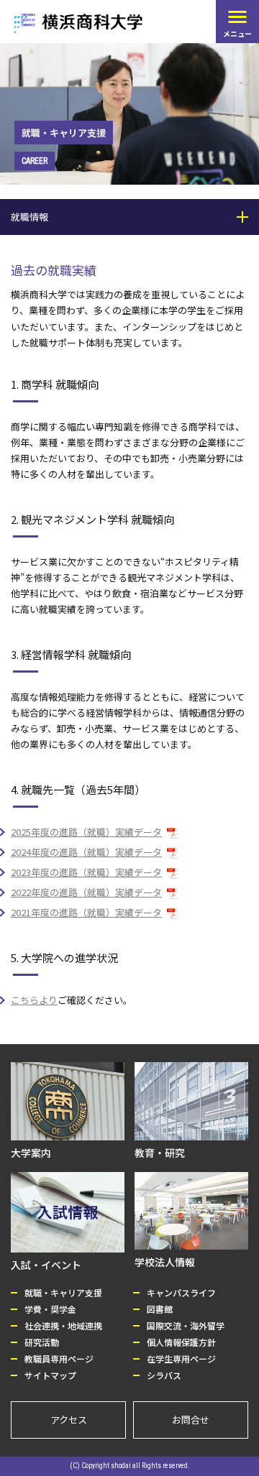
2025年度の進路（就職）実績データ (86, 832)
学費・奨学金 (50, 1309)
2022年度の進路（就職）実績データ (86, 892)
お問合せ (190, 1419)
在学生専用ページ (181, 1358)
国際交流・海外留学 (185, 1325)
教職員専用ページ (59, 1358)
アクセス (68, 1419)
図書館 (160, 1309)
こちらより (34, 1000)
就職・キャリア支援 (63, 1292)
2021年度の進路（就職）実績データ (86, 912)
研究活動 (41, 1342)
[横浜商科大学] (78, 23)
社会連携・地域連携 (63, 1325)
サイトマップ (50, 1375)
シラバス (164, 1375)
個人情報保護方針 (181, 1342)
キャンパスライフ (181, 1292)
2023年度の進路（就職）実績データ (86, 872)
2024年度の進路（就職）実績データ (86, 852)
